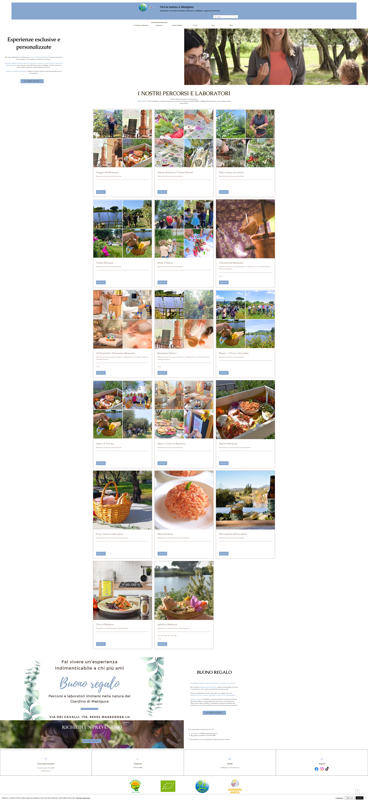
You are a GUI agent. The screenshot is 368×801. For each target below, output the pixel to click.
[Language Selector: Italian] (151, 7)
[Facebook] (316, 769)
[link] (122, 172)
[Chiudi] (366, 797)
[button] (101, 192)
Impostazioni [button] (339, 798)
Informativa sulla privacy (83, 798)
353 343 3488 (137, 767)
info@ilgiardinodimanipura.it (209, 101)
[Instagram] (321, 769)
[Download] (357, 791)
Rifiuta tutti (349, 798)
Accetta (359, 798)
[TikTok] (327, 769)
